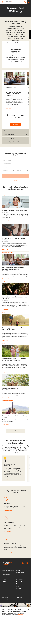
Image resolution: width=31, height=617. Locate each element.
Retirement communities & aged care (8, 571)
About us (4, 579)
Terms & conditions (6, 599)
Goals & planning (9, 138)
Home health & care (6, 574)
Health (6, 131)
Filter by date (5, 167)
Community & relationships (12, 142)
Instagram (20, 579)
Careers (4, 581)
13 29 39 (23, 563)
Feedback (29, 34)
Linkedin (20, 588)
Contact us (28, 563)
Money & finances (9, 134)
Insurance (18, 570)
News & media (5, 583)
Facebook (20, 583)
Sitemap (3, 595)
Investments (19, 568)
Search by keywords (6, 160)
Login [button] (29, 2)
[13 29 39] (25, 2)
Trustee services (20, 572)
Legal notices (19, 597)
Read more (5, 220)
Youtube (20, 581)
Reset (15, 180)
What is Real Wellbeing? (11, 43)
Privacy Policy (20, 614)
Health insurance (6, 568)
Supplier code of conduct (22, 595)
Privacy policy (5, 597)
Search (15, 176)
